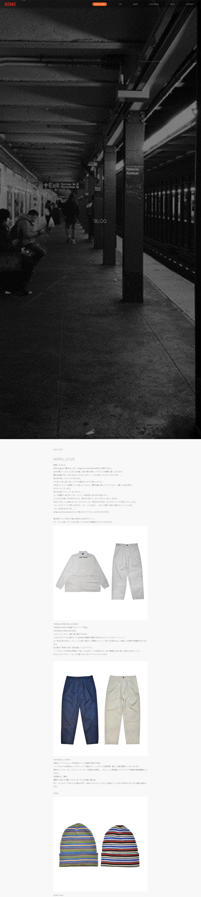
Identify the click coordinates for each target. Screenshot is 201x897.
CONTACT (190, 4)
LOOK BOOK (154, 4)
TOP (120, 4)
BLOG (172, 4)
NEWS (135, 4)
